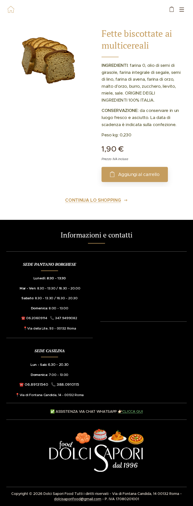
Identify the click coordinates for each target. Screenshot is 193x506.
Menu (182, 9)
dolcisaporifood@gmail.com (77, 499)
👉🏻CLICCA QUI (130, 411)
